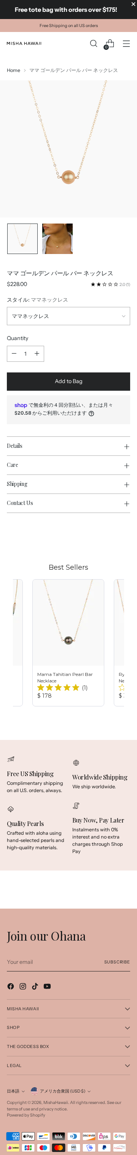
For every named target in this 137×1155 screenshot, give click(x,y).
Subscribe (117, 962)
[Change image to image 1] (22, 239)
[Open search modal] (93, 43)
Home (13, 70)
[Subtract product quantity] (14, 353)
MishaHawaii (55, 1102)
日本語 (13, 1091)
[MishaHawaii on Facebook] (11, 987)
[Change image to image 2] (57, 239)
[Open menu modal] (126, 43)
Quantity (17, 338)
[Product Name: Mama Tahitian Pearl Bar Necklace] (68, 642)
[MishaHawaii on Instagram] (23, 987)
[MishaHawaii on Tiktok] (35, 987)
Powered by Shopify (26, 1115)
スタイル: (37, 299)
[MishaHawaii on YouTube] (48, 987)
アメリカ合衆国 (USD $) (62, 1091)
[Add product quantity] (37, 353)
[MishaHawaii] (24, 43)
